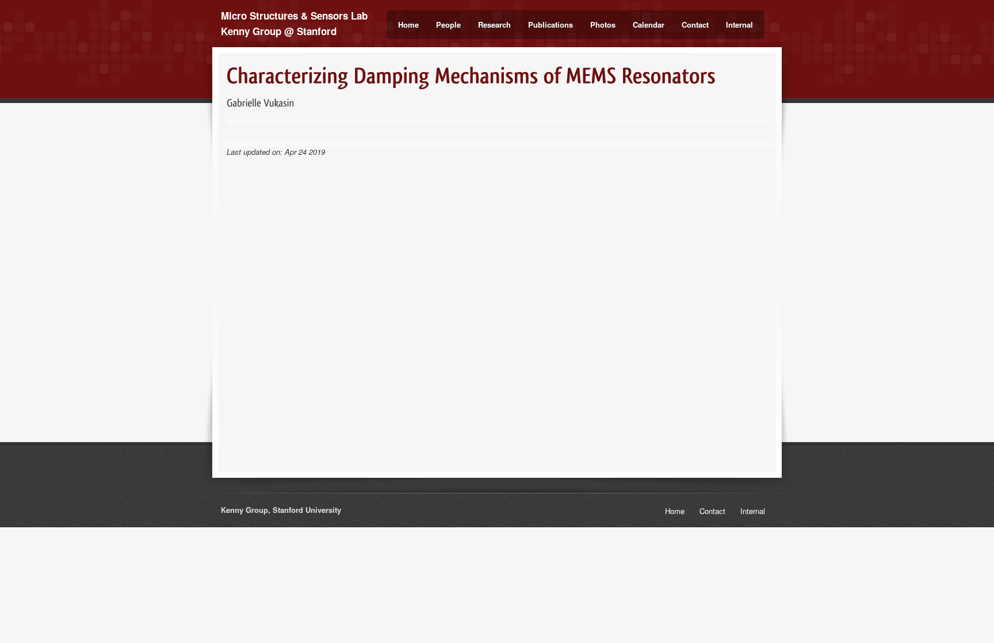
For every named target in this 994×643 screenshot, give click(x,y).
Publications (550, 24)
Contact (695, 24)
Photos (602, 24)
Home (408, 24)
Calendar (648, 24)
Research (494, 24)
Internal (739, 24)
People (448, 24)
